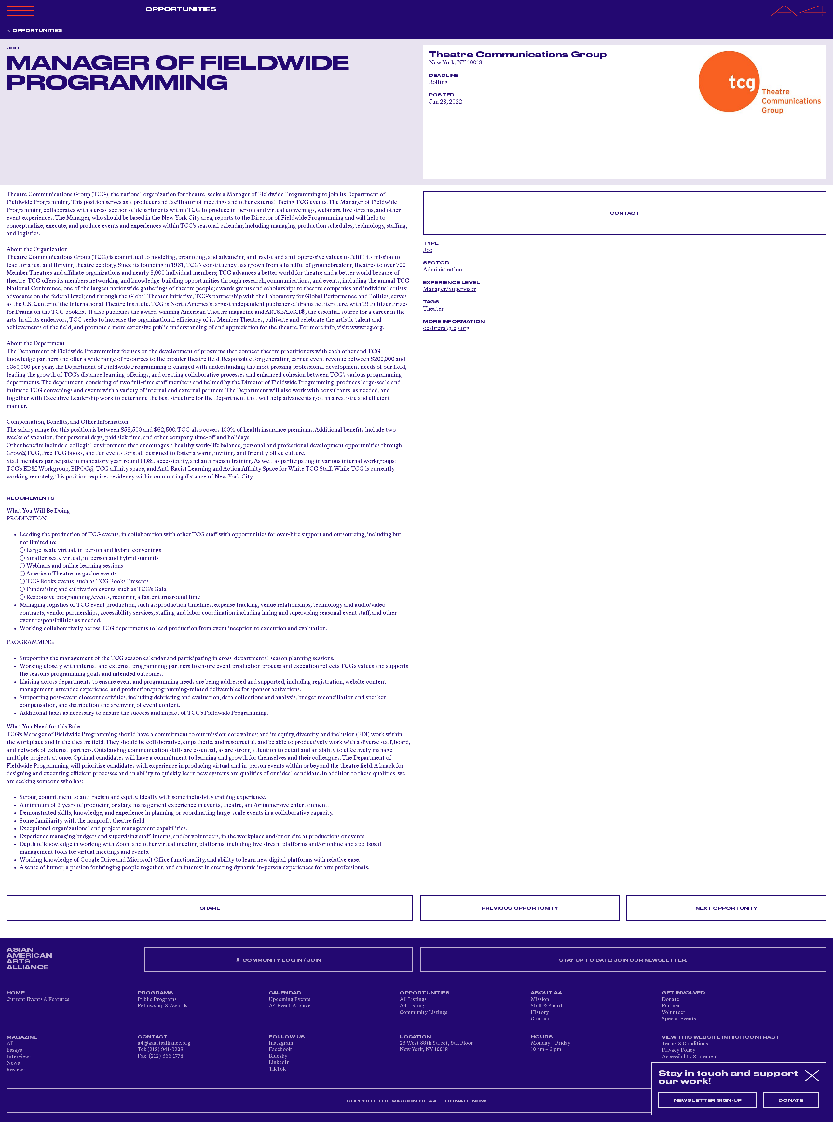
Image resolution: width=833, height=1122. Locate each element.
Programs (155, 993)
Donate (670, 999)
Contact (625, 213)
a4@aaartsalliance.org (164, 1043)
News (13, 1063)
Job (427, 250)
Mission (540, 999)
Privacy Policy (678, 1050)
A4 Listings (413, 1006)
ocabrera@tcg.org (446, 328)
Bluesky (278, 1056)
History (540, 1012)
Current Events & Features (38, 999)
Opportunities (180, 9)
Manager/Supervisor (449, 289)
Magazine (22, 1037)
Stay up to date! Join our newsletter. (623, 960)
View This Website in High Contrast (721, 1037)
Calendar (285, 993)
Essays (14, 1050)
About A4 (546, 993)
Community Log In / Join (281, 960)
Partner (671, 1006)
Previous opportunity (520, 908)
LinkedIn (279, 1062)
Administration (442, 270)
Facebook (280, 1049)
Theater (433, 309)
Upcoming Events (289, 999)
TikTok (277, 1069)
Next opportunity (726, 908)
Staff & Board (546, 1006)
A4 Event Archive (289, 1006)
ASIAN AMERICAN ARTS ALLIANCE (29, 958)
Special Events (679, 1019)
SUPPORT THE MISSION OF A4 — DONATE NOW (417, 1101)
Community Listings (423, 1012)
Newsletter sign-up (708, 1100)
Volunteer (673, 1012)
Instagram (281, 1043)
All (10, 1043)
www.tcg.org (366, 328)
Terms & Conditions (685, 1043)
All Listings (413, 999)
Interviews (19, 1057)
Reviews (16, 1070)
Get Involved (683, 993)
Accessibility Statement (690, 1057)
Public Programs (157, 999)
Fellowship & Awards (162, 1006)
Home (16, 993)
